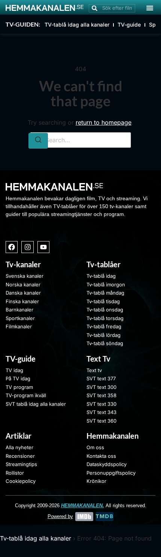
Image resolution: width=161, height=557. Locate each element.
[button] (149, 7)
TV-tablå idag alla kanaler (77, 24)
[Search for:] (80, 140)
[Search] (38, 141)
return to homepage (103, 122)
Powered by (60, 516)
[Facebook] (12, 247)
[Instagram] (27, 247)
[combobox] (112, 8)
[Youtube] (43, 247)
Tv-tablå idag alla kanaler (35, 538)
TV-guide (129, 24)
